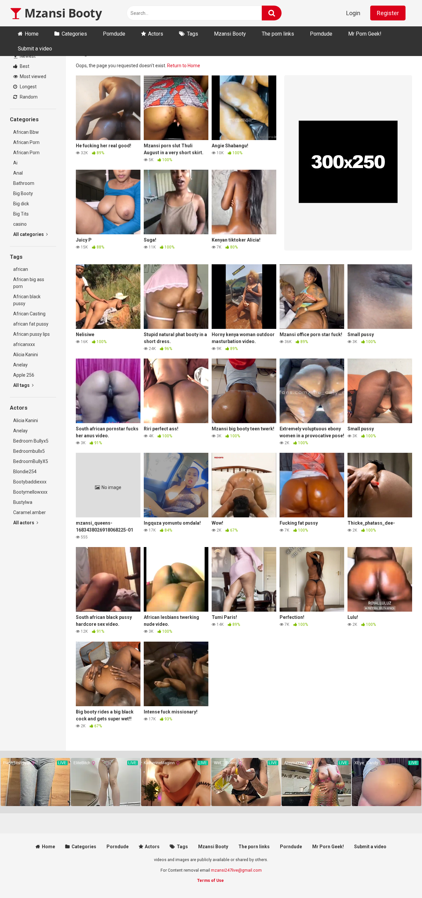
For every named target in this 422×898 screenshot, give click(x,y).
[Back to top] (400, 878)
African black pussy (27, 300)
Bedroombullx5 (29, 451)
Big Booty (23, 193)
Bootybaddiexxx (29, 481)
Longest (28, 86)
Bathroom (23, 183)
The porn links (278, 34)
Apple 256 (23, 375)
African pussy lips (31, 334)
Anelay (20, 364)
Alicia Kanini (25, 354)
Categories (74, 34)
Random (28, 97)
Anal (18, 173)
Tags (192, 34)
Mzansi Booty (62, 13)
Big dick (21, 203)
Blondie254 (25, 471)
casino (20, 224)
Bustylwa (22, 502)
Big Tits (21, 214)
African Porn (26, 142)
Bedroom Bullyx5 (30, 441)
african (20, 269)
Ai (15, 162)
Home (32, 34)
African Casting (29, 313)
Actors (155, 34)
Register (388, 13)
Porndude (114, 34)
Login (353, 13)
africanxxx (24, 344)
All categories (29, 234)
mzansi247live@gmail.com (236, 870)
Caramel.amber (29, 512)
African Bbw (26, 132)
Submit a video (35, 48)
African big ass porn (28, 283)
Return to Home (183, 65)
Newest (27, 56)
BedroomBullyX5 (30, 461)
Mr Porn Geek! (364, 34)
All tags (22, 385)
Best (24, 66)
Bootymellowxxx (30, 492)
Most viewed (32, 76)
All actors (24, 522)
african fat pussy (30, 324)
